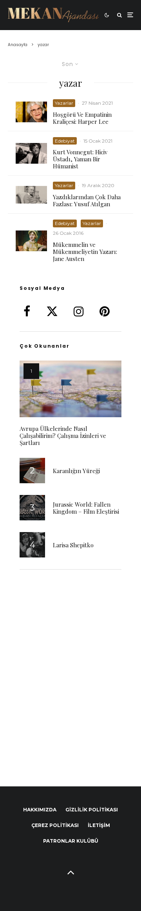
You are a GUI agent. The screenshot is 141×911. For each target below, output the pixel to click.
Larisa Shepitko (73, 544)
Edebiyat (65, 141)
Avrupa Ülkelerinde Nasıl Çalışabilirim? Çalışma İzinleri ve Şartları (63, 435)
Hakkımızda (39, 810)
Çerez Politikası (55, 825)
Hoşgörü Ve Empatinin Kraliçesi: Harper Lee (82, 118)
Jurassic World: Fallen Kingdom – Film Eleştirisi (86, 508)
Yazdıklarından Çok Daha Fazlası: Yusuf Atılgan (87, 200)
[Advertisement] (70, 671)
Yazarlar (64, 103)
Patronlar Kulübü (70, 841)
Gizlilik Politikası (91, 810)
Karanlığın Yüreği (76, 470)
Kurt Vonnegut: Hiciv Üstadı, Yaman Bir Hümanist (80, 159)
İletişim (99, 825)
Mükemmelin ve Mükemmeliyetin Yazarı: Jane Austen (85, 251)
